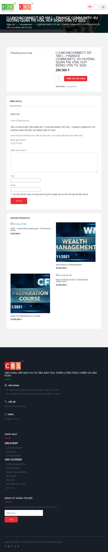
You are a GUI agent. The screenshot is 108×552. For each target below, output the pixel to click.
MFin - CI (10, 488)
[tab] (16, 103)
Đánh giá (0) (16, 101)
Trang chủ (11, 24)
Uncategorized (26, 24)
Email (13, 185)
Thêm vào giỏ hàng (75, 79)
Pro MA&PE (11, 476)
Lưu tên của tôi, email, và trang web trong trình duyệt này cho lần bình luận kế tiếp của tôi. (50, 194)
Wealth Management (16, 472)
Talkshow (11, 452)
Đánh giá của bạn (19, 140)
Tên (13, 176)
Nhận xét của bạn (19, 150)
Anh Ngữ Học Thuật (16, 484)
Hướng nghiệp (13, 456)
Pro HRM (10, 480)
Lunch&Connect (14, 448)
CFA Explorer (13, 468)
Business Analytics (15, 464)
